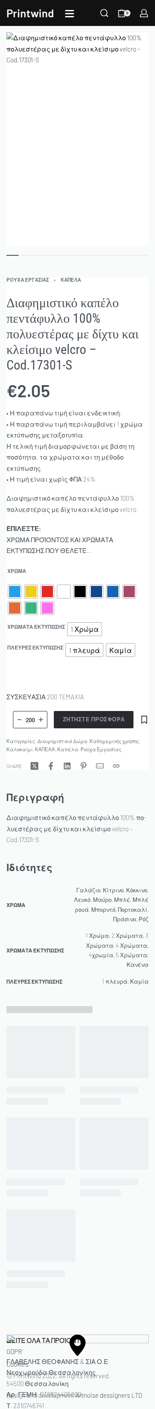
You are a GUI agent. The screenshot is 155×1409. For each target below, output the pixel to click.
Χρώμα (16, 571)
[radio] (14, 591)
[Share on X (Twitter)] (34, 766)
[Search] (104, 13)
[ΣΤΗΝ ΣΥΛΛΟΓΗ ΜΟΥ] (144, 719)
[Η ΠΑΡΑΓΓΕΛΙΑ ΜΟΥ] (144, 13)
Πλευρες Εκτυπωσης (35, 647)
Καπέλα (67, 749)
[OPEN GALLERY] (77, 139)
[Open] (69, 14)
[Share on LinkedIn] (67, 766)
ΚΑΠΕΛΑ (71, 280)
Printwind (30, 12)
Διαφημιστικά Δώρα (62, 741)
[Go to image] (12, 255)
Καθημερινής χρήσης (114, 741)
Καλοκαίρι (19, 749)
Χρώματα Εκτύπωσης (36, 627)
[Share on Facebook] (51, 766)
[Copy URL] (116, 766)
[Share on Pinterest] (83, 766)
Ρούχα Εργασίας (27, 280)
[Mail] (100, 766)
